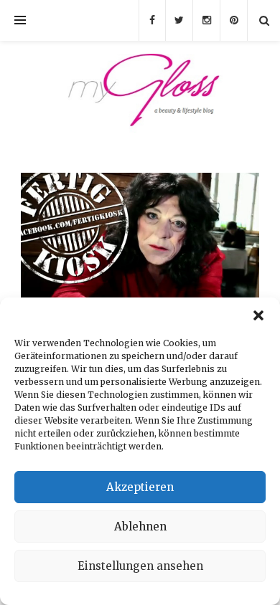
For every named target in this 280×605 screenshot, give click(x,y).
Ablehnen (140, 526)
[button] (258, 315)
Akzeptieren (140, 487)
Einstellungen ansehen (140, 566)
